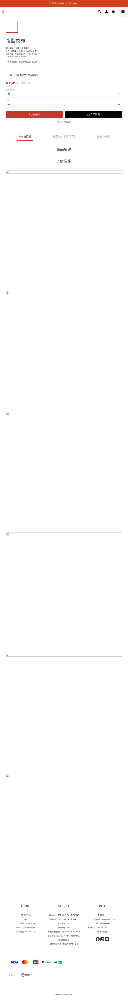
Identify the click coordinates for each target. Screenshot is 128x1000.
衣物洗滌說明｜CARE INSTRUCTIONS (64, 932)
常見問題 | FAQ (64, 923)
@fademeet (105, 923)
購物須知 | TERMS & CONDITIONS (64, 915)
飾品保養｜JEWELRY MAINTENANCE (64, 936)
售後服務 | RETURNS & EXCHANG (64, 919)
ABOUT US (25, 915)
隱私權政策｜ (64, 940)
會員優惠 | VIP (64, 927)
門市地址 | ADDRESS (26, 923)
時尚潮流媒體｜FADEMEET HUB (64, 944)
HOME (26, 919)
